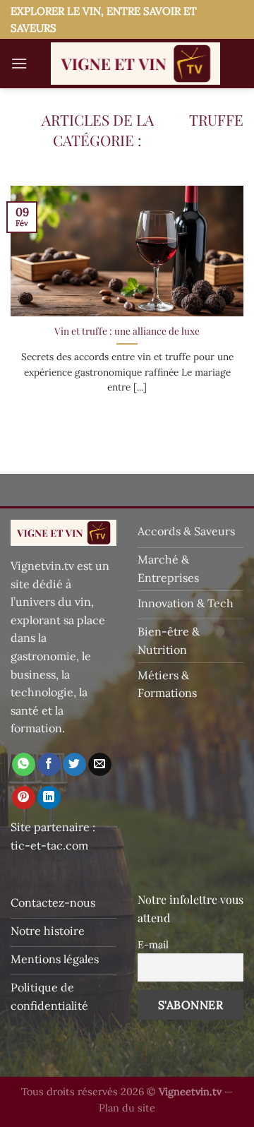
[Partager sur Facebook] (49, 765)
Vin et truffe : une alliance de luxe (127, 331)
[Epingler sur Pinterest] (23, 798)
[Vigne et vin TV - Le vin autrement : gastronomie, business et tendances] (135, 63)
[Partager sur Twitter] (74, 765)
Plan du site (127, 1108)
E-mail (153, 944)
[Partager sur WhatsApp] (23, 765)
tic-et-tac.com (49, 845)
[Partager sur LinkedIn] (49, 798)
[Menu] (19, 63)
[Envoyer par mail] (99, 765)
